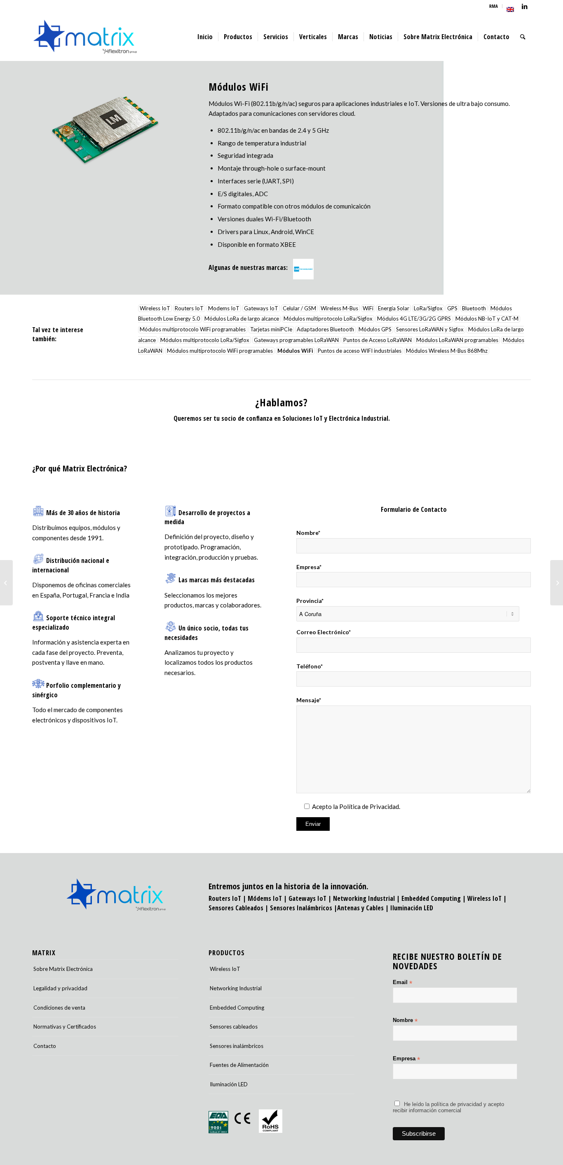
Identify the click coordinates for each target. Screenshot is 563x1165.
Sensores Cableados (236, 907)
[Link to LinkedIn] (524, 6)
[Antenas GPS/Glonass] (556, 582)
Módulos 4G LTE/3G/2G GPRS (414, 319)
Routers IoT (189, 308)
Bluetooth (474, 308)
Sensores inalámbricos (236, 1046)
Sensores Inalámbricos (301, 907)
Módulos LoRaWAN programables (457, 340)
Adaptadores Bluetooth (325, 329)
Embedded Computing (237, 1007)
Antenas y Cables (360, 907)
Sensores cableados (234, 1026)
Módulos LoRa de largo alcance (241, 319)
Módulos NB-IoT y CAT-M (486, 319)
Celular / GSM (299, 308)
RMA (493, 6)
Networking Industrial (364, 898)
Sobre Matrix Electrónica (63, 969)
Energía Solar (393, 308)
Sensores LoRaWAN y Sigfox (430, 329)
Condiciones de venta (59, 1007)
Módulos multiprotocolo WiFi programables (193, 329)
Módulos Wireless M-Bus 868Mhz (447, 350)
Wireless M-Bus (339, 308)
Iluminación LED (411, 907)
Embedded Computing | (434, 898)
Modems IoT (223, 308)
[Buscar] (523, 36)
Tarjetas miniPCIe (271, 329)
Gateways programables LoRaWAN (296, 340)
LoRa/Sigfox (428, 308)
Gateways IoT (261, 308)
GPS (452, 308)
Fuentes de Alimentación (239, 1065)
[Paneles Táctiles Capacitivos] (6, 582)
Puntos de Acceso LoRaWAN (377, 340)
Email (402, 982)
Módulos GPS (375, 329)
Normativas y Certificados (64, 1026)
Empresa (406, 1058)
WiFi (368, 308)
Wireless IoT (155, 308)
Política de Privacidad (369, 806)
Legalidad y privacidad (60, 988)
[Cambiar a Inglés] (510, 9)
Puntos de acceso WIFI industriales (359, 350)
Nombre (405, 1020)
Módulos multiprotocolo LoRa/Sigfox (328, 319)
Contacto (44, 1046)
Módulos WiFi (295, 350)
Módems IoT (265, 898)
